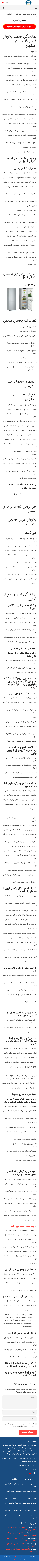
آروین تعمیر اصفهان (19, 1557)
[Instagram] (6, 2)
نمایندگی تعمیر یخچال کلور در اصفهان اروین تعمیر (21, 1528)
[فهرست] (36, 7)
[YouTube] (3, 2)
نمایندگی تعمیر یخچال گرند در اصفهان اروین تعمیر (20, 1498)
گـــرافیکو (16, 1559)
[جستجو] (3, 7)
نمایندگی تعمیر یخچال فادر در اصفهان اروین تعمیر (20, 1510)
